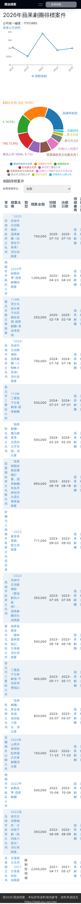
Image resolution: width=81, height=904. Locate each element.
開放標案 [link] (10, 4)
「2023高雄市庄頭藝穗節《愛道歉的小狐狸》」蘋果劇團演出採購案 (16, 598)
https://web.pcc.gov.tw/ (40, 902)
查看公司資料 (12, 28)
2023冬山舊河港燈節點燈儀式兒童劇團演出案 (16, 753)
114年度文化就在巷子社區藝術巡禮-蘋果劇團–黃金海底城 (16, 317)
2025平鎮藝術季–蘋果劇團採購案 (16, 278)
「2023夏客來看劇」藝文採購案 (16, 540)
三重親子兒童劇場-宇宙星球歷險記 (16, 679)
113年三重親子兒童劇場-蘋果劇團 (16, 402)
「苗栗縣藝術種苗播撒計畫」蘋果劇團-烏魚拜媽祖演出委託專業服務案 (16, 483)
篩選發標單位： (12, 188)
